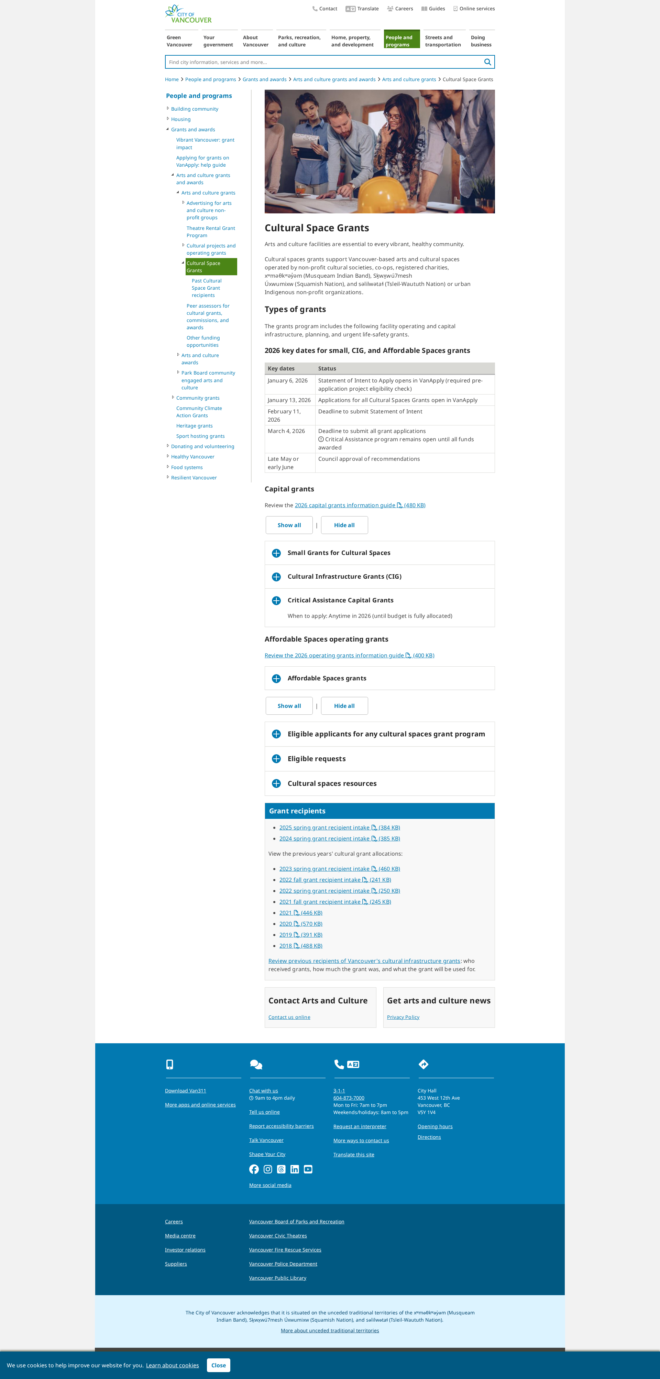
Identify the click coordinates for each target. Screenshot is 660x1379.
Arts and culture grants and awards (334, 79)
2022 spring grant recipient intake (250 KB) (339, 890)
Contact (328, 8)
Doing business (481, 41)
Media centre (180, 1235)
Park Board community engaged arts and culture (208, 379)
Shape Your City (267, 1154)
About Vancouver (255, 41)
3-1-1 (339, 1090)
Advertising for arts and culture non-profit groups (209, 210)
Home (172, 79)
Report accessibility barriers (281, 1126)
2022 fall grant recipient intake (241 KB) (335, 879)
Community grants (198, 397)
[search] (488, 62)
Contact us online (289, 1017)
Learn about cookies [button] (172, 1365)
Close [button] (218, 1365)
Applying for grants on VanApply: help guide (202, 161)
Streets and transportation (443, 41)
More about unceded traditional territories (330, 1330)
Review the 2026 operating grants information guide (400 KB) (349, 655)
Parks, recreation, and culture (299, 41)
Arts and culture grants (409, 79)
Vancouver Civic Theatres (278, 1235)
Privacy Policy (403, 1017)
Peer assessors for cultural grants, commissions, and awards (208, 316)
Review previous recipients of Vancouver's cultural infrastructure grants (364, 961)
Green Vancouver (179, 41)
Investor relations (185, 1249)
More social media (270, 1185)
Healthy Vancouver (192, 456)
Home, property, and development (352, 41)
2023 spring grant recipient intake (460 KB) (339, 868)
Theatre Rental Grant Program (211, 231)
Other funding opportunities (203, 341)
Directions (429, 1137)
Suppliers (176, 1263)
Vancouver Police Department (283, 1263)
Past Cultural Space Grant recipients (207, 287)
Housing (181, 119)
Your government (218, 41)
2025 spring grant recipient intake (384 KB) (339, 827)
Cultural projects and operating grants (211, 249)
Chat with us (263, 1090)
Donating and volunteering (202, 446)
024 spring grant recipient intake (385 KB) (341, 838)
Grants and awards (265, 79)
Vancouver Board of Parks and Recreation (296, 1221)
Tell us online (264, 1112)
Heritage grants (194, 425)
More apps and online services (200, 1104)
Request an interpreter (359, 1126)
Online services (477, 8)
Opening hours (435, 1126)
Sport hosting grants (200, 436)
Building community (194, 108)
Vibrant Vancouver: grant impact (205, 143)
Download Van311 (185, 1090)
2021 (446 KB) (300, 912)
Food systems (187, 467)
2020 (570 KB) (300, 923)
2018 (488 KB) (300, 945)
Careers (404, 8)
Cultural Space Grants (203, 267)
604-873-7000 (348, 1097)
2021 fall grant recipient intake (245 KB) (335, 901)
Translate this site (353, 1154)
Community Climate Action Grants (199, 412)
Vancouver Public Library (277, 1278)
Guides (437, 8)
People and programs (399, 41)
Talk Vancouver (266, 1140)
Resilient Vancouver (194, 477)
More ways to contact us (361, 1140)
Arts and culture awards (200, 359)
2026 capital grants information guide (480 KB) (360, 505)
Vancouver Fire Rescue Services (285, 1249)
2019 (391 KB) (300, 934)
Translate (368, 8)
